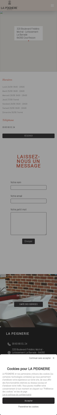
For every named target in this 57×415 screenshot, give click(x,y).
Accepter (29, 400)
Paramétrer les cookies (28, 406)
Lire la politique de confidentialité (16, 394)
